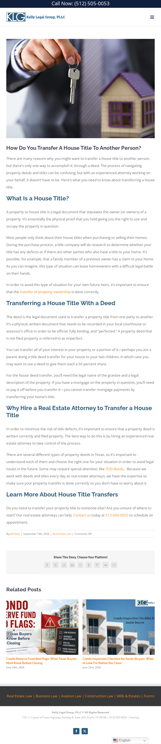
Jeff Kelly (15, 534)
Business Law (46, 696)
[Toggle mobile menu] (152, 17)
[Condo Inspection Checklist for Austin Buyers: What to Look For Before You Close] (119, 601)
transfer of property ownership (45, 291)
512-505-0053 (117, 515)
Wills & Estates (128, 696)
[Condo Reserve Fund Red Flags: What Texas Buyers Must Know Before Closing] (42, 601)
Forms (149, 696)
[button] (9, 634)
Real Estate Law (62, 534)
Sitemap (134, 717)
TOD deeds (114, 468)
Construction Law (99, 696)
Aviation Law (71, 696)
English (124, 740)
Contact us (82, 515)
